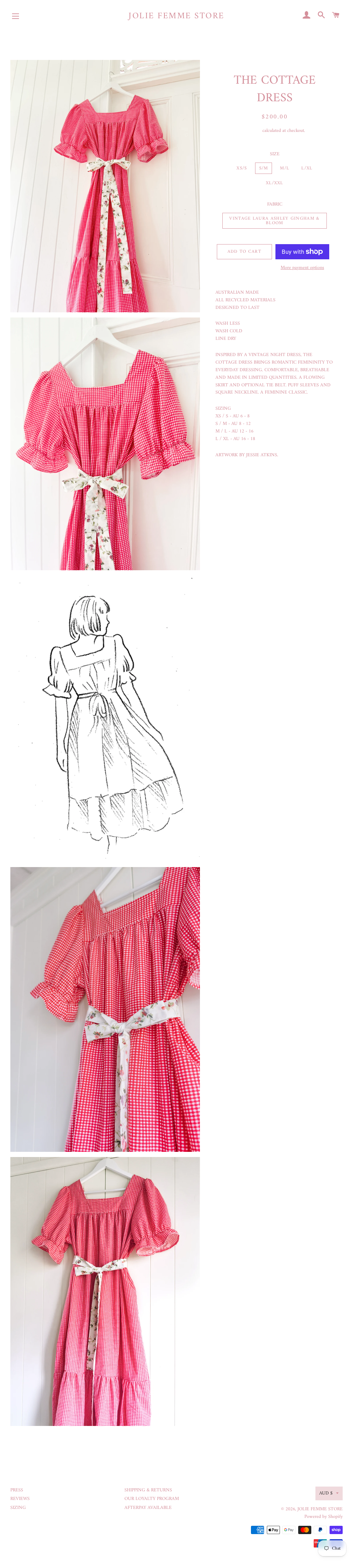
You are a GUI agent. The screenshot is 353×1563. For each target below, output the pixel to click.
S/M (263, 168)
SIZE (275, 154)
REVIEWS (20, 1498)
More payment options (302, 268)
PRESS (16, 1490)
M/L (284, 168)
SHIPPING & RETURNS (148, 1490)
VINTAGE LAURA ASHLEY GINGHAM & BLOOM (274, 221)
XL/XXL (274, 183)
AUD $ (326, 1493)
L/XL (306, 168)
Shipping (252, 130)
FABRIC (274, 204)
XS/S (241, 168)
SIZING (18, 1507)
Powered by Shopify (323, 1516)
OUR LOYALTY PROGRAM (151, 1498)
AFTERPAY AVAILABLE (148, 1507)
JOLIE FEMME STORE (176, 16)
